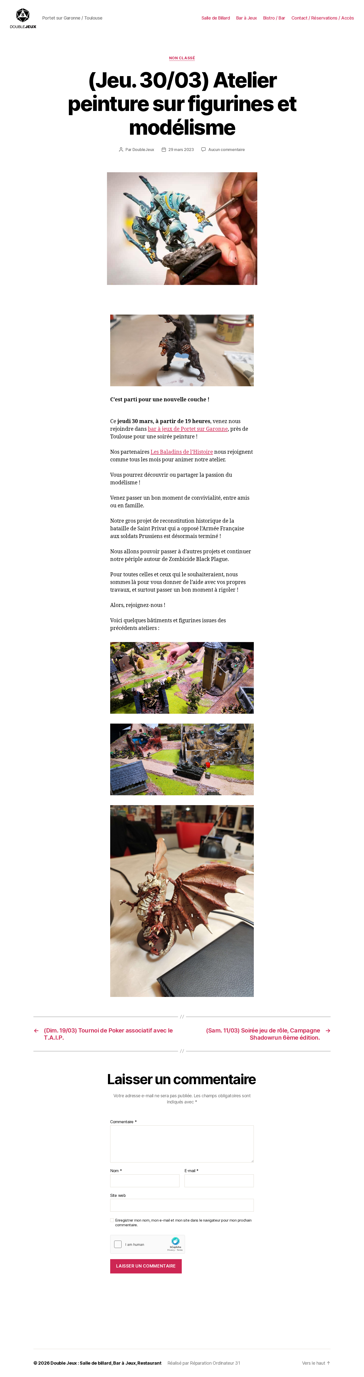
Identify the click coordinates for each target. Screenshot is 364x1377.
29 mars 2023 (181, 149)
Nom (116, 1171)
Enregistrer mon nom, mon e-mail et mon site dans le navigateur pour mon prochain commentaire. (183, 1222)
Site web (118, 1195)
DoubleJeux (143, 149)
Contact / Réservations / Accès (322, 18)
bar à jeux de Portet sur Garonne (188, 429)
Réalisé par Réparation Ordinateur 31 (203, 1363)
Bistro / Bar (274, 18)
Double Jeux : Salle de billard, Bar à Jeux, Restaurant (106, 1363)
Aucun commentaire (226, 149)
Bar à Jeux (246, 18)
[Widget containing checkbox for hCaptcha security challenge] (147, 1244)
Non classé (182, 58)
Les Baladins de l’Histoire (182, 452)
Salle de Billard (216, 18)
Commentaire (123, 1122)
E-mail (191, 1171)
